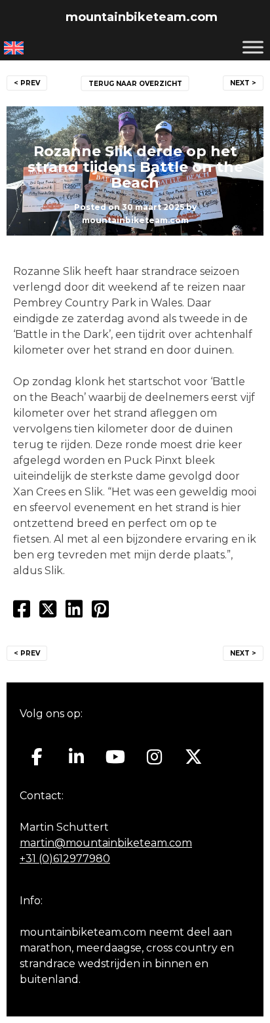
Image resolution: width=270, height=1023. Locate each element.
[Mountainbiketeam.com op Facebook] (37, 757)
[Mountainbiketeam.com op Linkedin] (76, 757)
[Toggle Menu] (252, 47)
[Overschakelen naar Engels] (14, 47)
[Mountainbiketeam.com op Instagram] (154, 757)
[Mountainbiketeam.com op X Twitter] (193, 757)
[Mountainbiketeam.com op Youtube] (115, 757)
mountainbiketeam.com (142, 17)
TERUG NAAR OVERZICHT (135, 83)
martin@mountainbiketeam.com (106, 843)
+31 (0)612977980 (65, 858)
